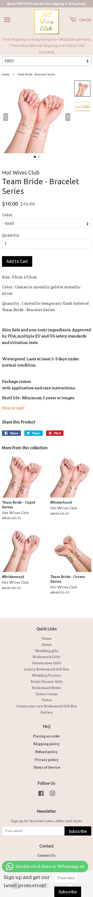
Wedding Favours (47, 675)
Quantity (10, 235)
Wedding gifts (47, 651)
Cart (84, 20)
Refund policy (46, 752)
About (46, 645)
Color (7, 215)
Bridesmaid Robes (46, 688)
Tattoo (46, 700)
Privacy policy (47, 760)
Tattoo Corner (46, 694)
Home (6, 74)
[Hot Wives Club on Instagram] (52, 794)
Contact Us (46, 855)
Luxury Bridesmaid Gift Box (46, 669)
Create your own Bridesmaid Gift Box (46, 706)
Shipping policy (46, 744)
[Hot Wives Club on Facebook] (41, 794)
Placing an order (46, 736)
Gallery (46, 712)
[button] (82, 88)
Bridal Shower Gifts (47, 682)
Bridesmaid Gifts (47, 657)
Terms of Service (46, 767)
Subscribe (78, 831)
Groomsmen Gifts (46, 663)
